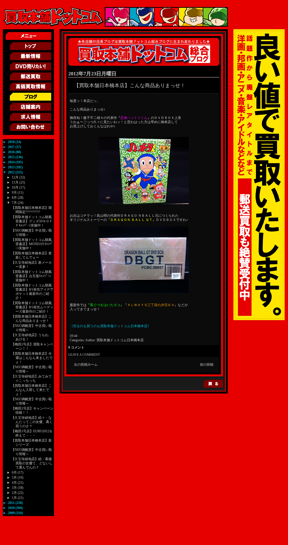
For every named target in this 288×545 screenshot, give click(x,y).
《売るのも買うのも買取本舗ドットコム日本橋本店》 (110, 326)
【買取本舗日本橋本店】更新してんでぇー (31, 255)
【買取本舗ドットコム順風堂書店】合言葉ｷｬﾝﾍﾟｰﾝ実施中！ (31, 276)
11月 (15, 182)
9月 (15, 193)
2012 (11, 172)
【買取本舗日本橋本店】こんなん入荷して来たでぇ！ (31, 390)
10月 (15, 187)
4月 (15, 483)
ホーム (92, 365)
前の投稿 (206, 365)
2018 (11, 142)
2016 (11, 152)
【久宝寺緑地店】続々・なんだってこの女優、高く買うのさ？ (32, 422)
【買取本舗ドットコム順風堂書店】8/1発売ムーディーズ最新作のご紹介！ (32, 307)
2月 (15, 493)
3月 (15, 488)
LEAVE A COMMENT (84, 355)
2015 (11, 157)
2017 (11, 147)
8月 (15, 198)
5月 (15, 478)
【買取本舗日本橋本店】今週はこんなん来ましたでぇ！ (32, 358)
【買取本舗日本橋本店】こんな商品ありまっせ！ (31, 319)
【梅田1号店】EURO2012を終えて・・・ (32, 433)
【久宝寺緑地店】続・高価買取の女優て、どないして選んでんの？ (32, 463)
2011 (11, 503)
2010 (11, 508)
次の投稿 (80, 365)
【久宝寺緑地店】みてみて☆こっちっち (31, 378)
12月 (15, 177)
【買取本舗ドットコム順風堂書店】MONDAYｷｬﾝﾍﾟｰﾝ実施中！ (32, 244)
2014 (11, 162)
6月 (15, 472)
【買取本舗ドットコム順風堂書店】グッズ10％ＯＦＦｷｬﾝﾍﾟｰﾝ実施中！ (32, 221)
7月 (15, 203)
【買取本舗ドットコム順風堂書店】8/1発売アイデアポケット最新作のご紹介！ (32, 291)
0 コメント (76, 347)
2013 (11, 167)
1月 (15, 498)
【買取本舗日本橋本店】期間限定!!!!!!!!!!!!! (31, 210)
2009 (11, 513)
